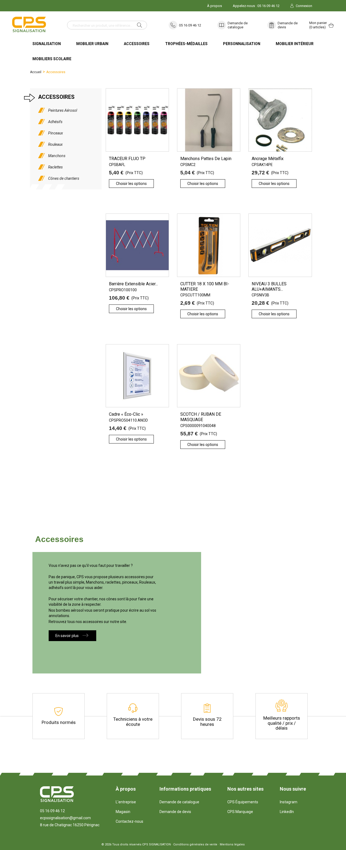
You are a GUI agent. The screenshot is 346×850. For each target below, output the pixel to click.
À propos (214, 6)
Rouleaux (55, 144)
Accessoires (56, 97)
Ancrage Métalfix (268, 158)
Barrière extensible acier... (133, 283)
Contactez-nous (129, 821)
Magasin (123, 812)
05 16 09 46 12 (190, 25)
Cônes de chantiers (63, 178)
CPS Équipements (242, 802)
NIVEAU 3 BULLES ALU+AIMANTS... (269, 286)
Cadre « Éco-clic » (126, 414)
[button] (72, 635)
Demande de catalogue (238, 25)
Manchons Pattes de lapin (205, 158)
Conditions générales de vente (195, 844)
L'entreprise (126, 802)
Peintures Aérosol (62, 110)
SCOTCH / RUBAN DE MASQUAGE (200, 417)
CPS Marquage (240, 812)
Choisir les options (131, 183)
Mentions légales (232, 844)
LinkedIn (287, 812)
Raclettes (55, 167)
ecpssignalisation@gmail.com (65, 818)
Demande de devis (288, 25)
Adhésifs (55, 122)
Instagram (288, 802)
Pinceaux (55, 133)
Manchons (56, 156)
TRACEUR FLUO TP (127, 158)
